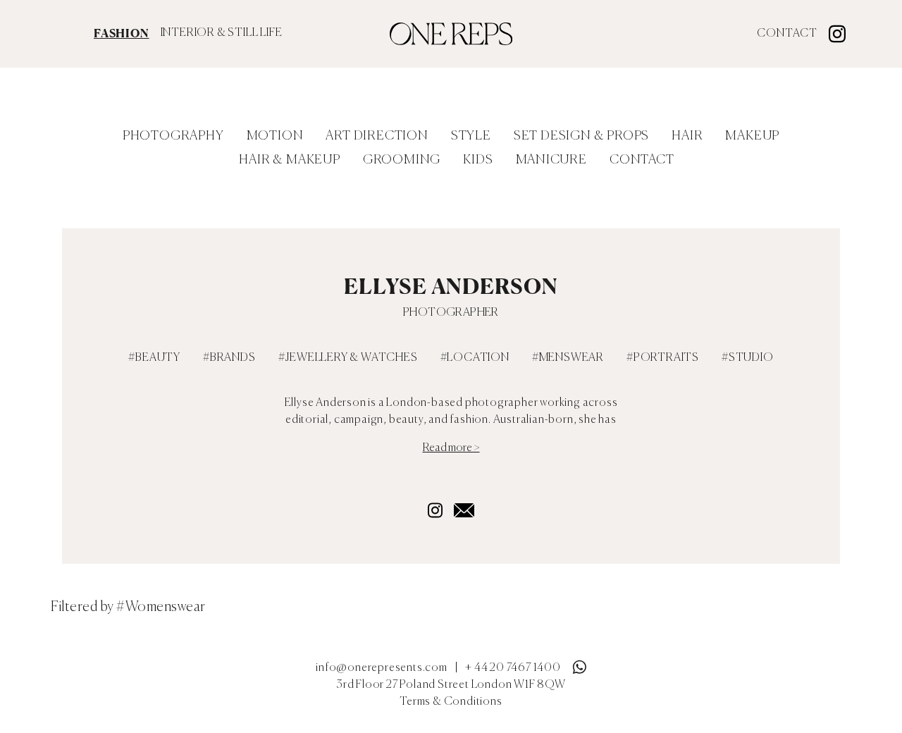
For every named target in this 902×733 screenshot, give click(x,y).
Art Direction (377, 136)
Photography (173, 136)
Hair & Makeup (289, 160)
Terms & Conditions (451, 702)
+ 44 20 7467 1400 (513, 668)
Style (471, 136)
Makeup (752, 136)
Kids (478, 160)
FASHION (121, 33)
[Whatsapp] (579, 664)
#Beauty (154, 358)
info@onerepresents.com (381, 668)
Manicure (551, 160)
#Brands (229, 358)
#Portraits (662, 358)
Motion (275, 136)
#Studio (748, 358)
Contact (787, 33)
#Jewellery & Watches (348, 358)
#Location (474, 358)
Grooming (401, 160)
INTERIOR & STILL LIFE (222, 33)
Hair (687, 136)
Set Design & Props (581, 136)
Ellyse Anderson (450, 286)
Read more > (451, 448)
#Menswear (568, 358)
